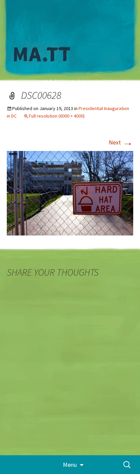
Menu (70, 465)
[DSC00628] (70, 192)
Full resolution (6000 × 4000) (57, 116)
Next (121, 142)
